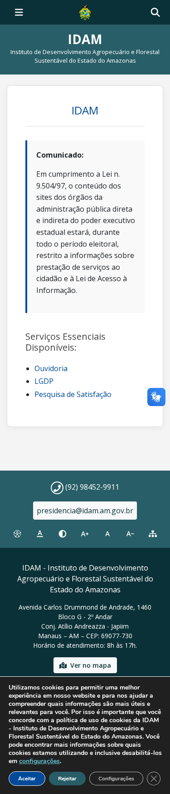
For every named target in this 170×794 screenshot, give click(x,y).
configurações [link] (39, 761)
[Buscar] (155, 12)
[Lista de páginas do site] (152, 534)
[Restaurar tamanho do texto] (107, 534)
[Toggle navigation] (19, 12)
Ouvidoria (51, 368)
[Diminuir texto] (130, 534)
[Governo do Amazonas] (84, 11)
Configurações (116, 778)
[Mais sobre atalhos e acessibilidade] (17, 534)
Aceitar (27, 778)
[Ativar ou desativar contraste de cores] (62, 534)
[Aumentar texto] (85, 534)
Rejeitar (67, 778)
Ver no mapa (90, 665)
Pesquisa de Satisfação (73, 394)
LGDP (43, 381)
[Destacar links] (39, 534)
